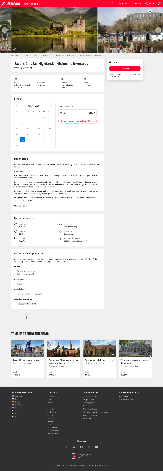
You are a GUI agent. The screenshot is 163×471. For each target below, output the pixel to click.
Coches (50, 418)
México (17, 411)
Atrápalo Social (88, 399)
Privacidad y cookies (90, 415)
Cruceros (50, 415)
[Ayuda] (149, 3)
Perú (16, 417)
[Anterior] (5, 30)
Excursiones (60, 55)
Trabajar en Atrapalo (90, 409)
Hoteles (50, 406)
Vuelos (50, 399)
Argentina (18, 396)
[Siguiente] (158, 30)
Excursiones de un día (74, 55)
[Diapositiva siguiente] (150, 358)
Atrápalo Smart (52, 433)
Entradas (50, 421)
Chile (16, 399)
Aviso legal (87, 418)
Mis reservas (124, 396)
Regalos (50, 424)
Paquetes (51, 409)
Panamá (18, 414)
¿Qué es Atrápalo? (90, 396)
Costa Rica (18, 405)
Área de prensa (89, 403)
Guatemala (19, 408)
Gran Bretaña (26, 55)
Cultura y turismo (47, 55)
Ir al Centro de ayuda (126, 399)
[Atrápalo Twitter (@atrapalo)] (73, 447)
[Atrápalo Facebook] (81, 447)
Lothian (36, 55)
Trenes (50, 403)
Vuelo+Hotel (51, 412)
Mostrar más (19, 206)
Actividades (15, 55)
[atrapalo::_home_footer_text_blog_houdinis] (66, 447)
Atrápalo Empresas (54, 430)
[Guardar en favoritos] (150, 11)
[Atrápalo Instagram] (89, 447)
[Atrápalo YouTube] (96, 447)
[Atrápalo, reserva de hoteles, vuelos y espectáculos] (11, 3)
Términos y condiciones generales (95, 412)
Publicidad (87, 406)
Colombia (18, 402)
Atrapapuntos (52, 427)
